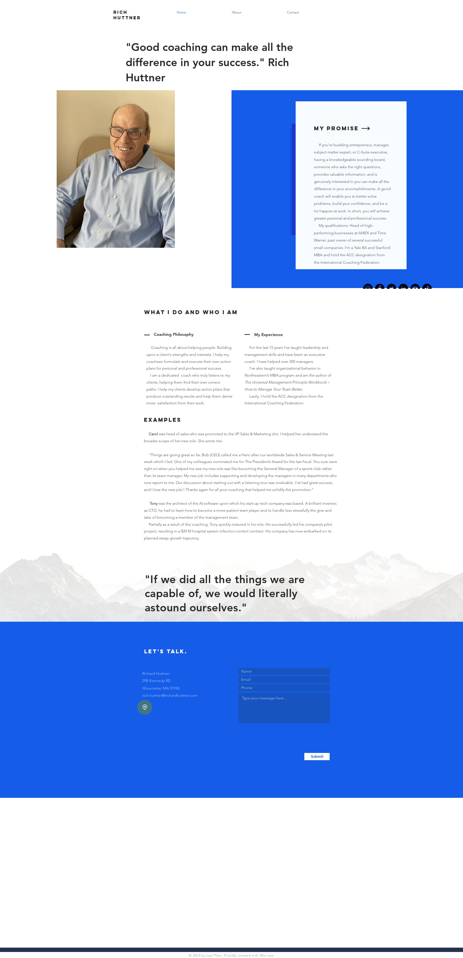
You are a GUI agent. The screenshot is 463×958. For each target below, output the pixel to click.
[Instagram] (368, 288)
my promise (336, 128)
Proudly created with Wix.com (249, 955)
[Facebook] (379, 288)
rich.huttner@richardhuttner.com (169, 695)
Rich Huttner (127, 15)
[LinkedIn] (403, 288)
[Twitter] (391, 288)
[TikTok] (427, 288)
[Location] (144, 707)
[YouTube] (415, 288)
